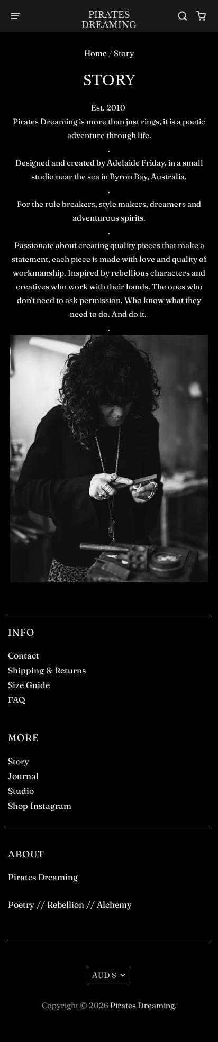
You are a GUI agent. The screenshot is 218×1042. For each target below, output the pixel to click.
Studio (21, 790)
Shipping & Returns (47, 670)
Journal (23, 776)
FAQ (16, 699)
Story (18, 761)
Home (95, 53)
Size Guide (29, 685)
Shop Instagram (39, 805)
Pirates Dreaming (109, 20)
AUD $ (104, 975)
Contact (23, 655)
